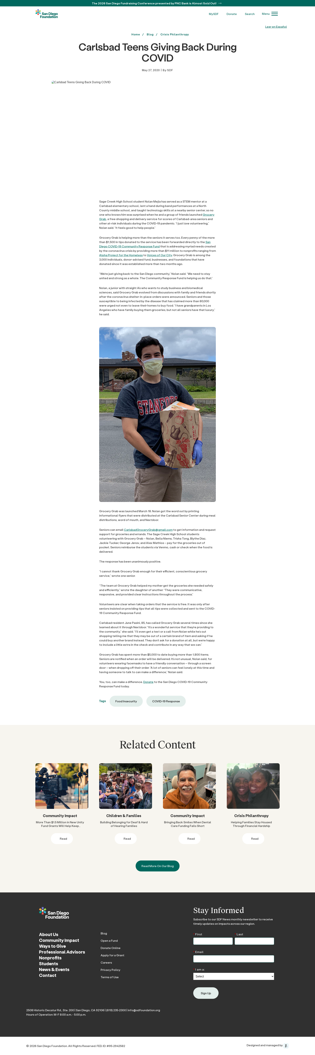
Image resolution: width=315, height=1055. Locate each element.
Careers (106, 962)
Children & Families (123, 815)
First (197, 934)
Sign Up (206, 993)
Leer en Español (276, 26)
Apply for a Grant (112, 955)
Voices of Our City (159, 255)
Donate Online (110, 948)
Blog (104, 933)
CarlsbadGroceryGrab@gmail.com (148, 530)
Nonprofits (50, 957)
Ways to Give (52, 946)
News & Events (54, 969)
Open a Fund (109, 940)
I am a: (199, 969)
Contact (47, 975)
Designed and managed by (265, 1045)
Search (250, 14)
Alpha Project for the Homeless (121, 255)
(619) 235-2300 (116, 1010)
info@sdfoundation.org (144, 1010)
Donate (232, 14)
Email (198, 951)
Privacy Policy (110, 970)
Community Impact (60, 815)
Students (48, 963)
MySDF (214, 14)
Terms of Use (110, 977)
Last (239, 934)
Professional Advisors (62, 952)
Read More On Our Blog (157, 866)
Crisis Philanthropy (174, 34)
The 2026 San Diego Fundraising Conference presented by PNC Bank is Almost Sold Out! (154, 3)
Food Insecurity (126, 701)
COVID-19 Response (166, 701)
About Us (48, 934)
